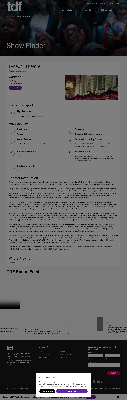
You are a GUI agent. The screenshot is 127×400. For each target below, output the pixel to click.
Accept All (72, 391)
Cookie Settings (47, 391)
